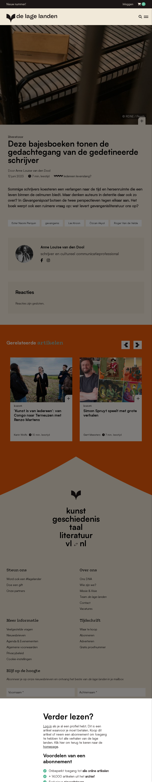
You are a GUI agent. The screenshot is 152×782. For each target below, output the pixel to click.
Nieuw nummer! (16, 4)
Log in (47, 726)
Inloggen (128, 4)
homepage (50, 747)
